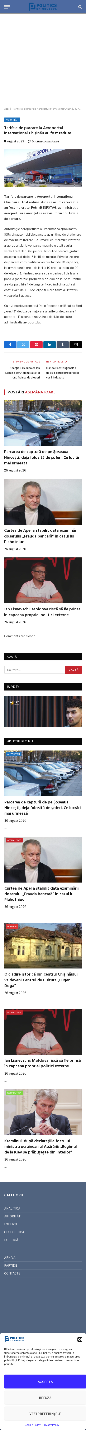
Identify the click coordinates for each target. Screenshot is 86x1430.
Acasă (7, 108)
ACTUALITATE (14, 840)
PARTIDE (10, 1265)
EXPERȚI (10, 1224)
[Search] (79, 6)
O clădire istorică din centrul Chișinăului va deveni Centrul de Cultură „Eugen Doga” (41, 980)
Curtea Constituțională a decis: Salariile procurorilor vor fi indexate (62, 373)
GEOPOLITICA (14, 1093)
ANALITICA (12, 1208)
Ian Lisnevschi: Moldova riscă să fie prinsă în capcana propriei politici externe (42, 612)
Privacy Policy (51, 1424)
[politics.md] (43, 6)
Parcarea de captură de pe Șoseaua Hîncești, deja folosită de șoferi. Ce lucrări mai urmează (42, 457)
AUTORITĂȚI (12, 120)
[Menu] (7, 6)
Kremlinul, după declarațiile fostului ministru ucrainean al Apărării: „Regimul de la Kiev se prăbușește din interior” (40, 1147)
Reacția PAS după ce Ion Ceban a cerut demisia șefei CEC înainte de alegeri (22, 373)
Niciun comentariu (45, 141)
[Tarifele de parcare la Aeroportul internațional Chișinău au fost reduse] (43, 168)
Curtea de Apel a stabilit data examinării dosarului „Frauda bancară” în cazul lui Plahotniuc (41, 536)
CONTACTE (12, 1273)
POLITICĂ (11, 926)
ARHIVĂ (9, 1257)
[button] (80, 1339)
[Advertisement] (43, 60)
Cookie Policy (32, 1424)
